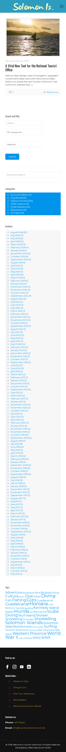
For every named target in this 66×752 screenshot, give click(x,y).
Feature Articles (19, 200)
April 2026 (16, 241)
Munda (21, 611)
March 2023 (17, 344)
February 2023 (18, 347)
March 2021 (16, 395)
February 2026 (18, 247)
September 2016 (19, 531)
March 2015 (16, 568)
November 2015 (19, 555)
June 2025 (16, 268)
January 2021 (17, 401)
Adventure (13, 592)
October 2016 (18, 528)
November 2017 (19, 492)
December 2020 (19, 404)
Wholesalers (19, 700)
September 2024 (19, 295)
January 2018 (17, 486)
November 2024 (19, 289)
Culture (12, 596)
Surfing (50, 626)
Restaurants (17, 210)
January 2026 (17, 250)
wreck (21, 638)
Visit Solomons (46, 630)
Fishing (19, 600)
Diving (48, 595)
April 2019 (15, 453)
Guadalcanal (17, 604)
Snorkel (42, 615)
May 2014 (15, 574)
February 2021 (18, 398)
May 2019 (15, 450)
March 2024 (17, 311)
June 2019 (16, 447)
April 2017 (15, 510)
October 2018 (18, 471)
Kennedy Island (46, 608)
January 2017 (17, 519)
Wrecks (28, 638)
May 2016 (15, 540)
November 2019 (19, 431)
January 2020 (17, 425)
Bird (37, 592)
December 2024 (19, 286)
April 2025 (16, 274)
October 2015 (18, 558)
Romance (40, 611)
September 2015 (19, 561)
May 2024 (15, 308)
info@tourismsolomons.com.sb (29, 728)
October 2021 (18, 386)
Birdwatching (50, 592)
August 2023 (17, 329)
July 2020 (15, 413)
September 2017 (19, 495)
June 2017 (15, 504)
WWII (45, 638)
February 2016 (18, 549)
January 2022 (17, 380)
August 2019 (17, 441)
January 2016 (17, 552)
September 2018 (19, 474)
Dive (29, 596)
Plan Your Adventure (24, 693)
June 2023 (16, 335)
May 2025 (15, 271)
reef (31, 612)
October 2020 (18, 410)
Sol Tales (15, 213)
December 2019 (19, 428)
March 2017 (16, 513)
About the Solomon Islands (27, 706)
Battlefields (29, 593)
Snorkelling (45, 618)
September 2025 (19, 259)
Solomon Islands (24, 622)
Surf (34, 627)
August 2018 (17, 477)
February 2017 (18, 516)
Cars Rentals (17, 197)
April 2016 (15, 543)
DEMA (22, 597)
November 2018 (19, 468)
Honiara (38, 603)
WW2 (37, 638)
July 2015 (15, 564)
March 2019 (16, 456)
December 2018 (19, 465)
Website (8, 634)
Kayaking (28, 608)
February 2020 (18, 422)
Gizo (31, 599)
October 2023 (18, 323)
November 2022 (19, 356)
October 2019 (18, 435)
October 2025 (18, 256)
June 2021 (15, 392)
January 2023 (17, 350)
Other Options (18, 204)
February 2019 (18, 459)
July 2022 (15, 365)
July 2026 (15, 235)
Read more (52, 92)
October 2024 (18, 292)
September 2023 (19, 326)
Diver (37, 596)
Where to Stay (20, 681)
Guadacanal (45, 600)
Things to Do (19, 687)
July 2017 (15, 501)
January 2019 (17, 462)
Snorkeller (28, 619)
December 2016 (19, 522)
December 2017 (19, 489)
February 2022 (18, 377)
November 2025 (19, 253)
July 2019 (15, 444)
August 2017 (17, 498)
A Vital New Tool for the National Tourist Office (31, 67)
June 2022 (16, 368)
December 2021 (19, 383)
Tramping (33, 630)
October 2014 (18, 571)
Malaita (9, 611)
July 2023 (15, 332)
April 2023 (16, 341)
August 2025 (17, 262)
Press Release (18, 207)
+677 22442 (19, 722)
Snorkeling (14, 619)
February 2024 (18, 314)
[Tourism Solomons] (33, 6)
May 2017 (15, 507)
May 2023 (15, 338)
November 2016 (19, 525)
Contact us (10, 717)
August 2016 (17, 534)
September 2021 (19, 389)
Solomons (24, 626)
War (57, 630)
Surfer (40, 627)
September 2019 (19, 438)
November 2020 (19, 407)
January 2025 (17, 283)
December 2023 (19, 317)
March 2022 (16, 374)
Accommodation (19, 194)
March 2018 (16, 483)
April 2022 (16, 371)
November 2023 (19, 320)
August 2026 (17, 232)
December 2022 (19, 353)
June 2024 (16, 305)
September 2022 (19, 362)
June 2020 (16, 416)
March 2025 (16, 277)
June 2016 (16, 537)
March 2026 (17, 244)
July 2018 (15, 480)
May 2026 (15, 238)
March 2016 (16, 546)
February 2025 (18, 280)
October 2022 (18, 359)
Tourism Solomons (16, 629)
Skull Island (26, 615)
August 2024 (17, 298)
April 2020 (16, 419)
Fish (8, 600)
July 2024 (15, 302)
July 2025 (15, 265)
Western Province (29, 633)
